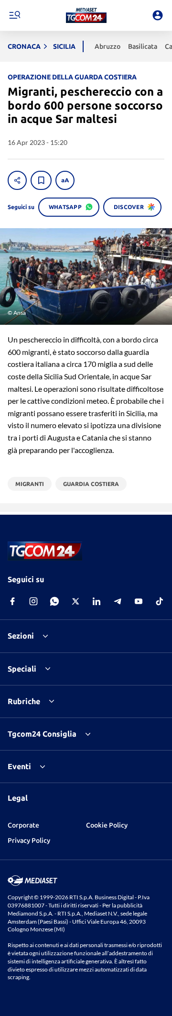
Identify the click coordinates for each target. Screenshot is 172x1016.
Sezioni (21, 635)
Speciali (22, 668)
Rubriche (24, 701)
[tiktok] (159, 601)
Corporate (23, 825)
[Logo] (86, 15)
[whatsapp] (54, 601)
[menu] (14, 15)
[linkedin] (96, 601)
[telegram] (117, 601)
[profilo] (157, 15)
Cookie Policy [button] (107, 825)
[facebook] (12, 601)
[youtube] (138, 601)
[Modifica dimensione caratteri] (65, 180)
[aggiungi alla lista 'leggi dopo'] (41, 180)
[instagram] (33, 601)
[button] (86, 15)
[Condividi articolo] (17, 180)
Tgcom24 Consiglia (42, 733)
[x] (75, 601)
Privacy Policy (29, 840)
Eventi (19, 766)
